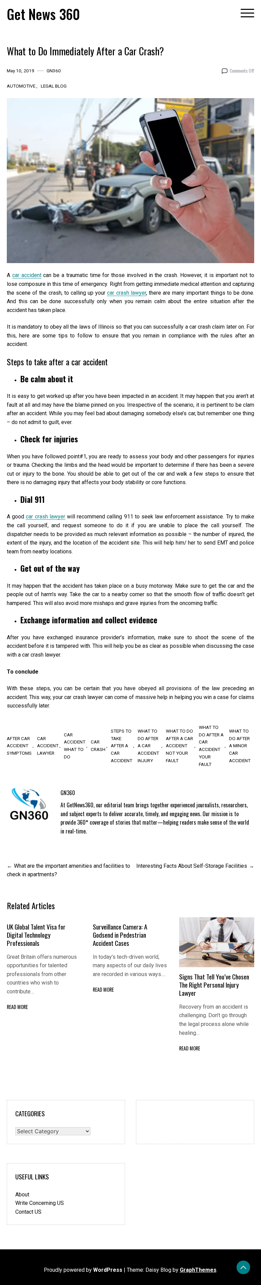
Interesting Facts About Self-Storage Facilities (191, 866)
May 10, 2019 (20, 70)
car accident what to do (74, 745)
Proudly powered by (83, 1270)
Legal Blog (54, 86)
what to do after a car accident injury (148, 745)
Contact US (28, 1212)
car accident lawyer (47, 746)
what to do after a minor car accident (239, 745)
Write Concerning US (39, 1203)
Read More (17, 1006)
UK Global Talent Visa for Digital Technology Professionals (36, 935)
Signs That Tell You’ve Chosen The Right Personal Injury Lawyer (214, 985)
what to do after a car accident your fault (211, 745)
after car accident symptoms (19, 746)
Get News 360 (43, 14)
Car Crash (98, 745)
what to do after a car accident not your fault (179, 745)
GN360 (54, 70)
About (22, 1194)
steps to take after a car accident (121, 745)
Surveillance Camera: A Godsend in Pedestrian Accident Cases (120, 935)
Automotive (21, 86)
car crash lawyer (45, 516)
